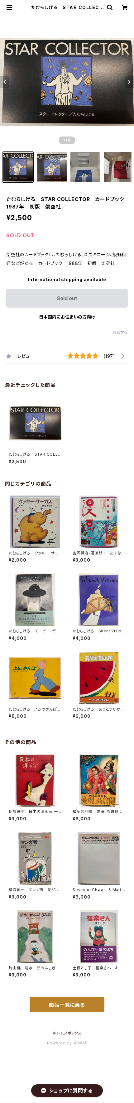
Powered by (60, 1043)
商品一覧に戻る (67, 1005)
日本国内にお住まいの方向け (67, 316)
